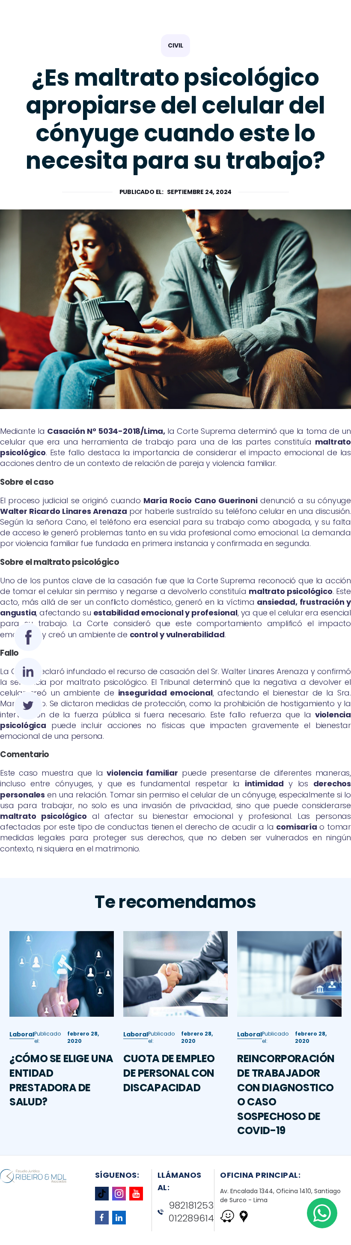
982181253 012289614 (191, 1212)
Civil (175, 45)
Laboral (21, 1034)
